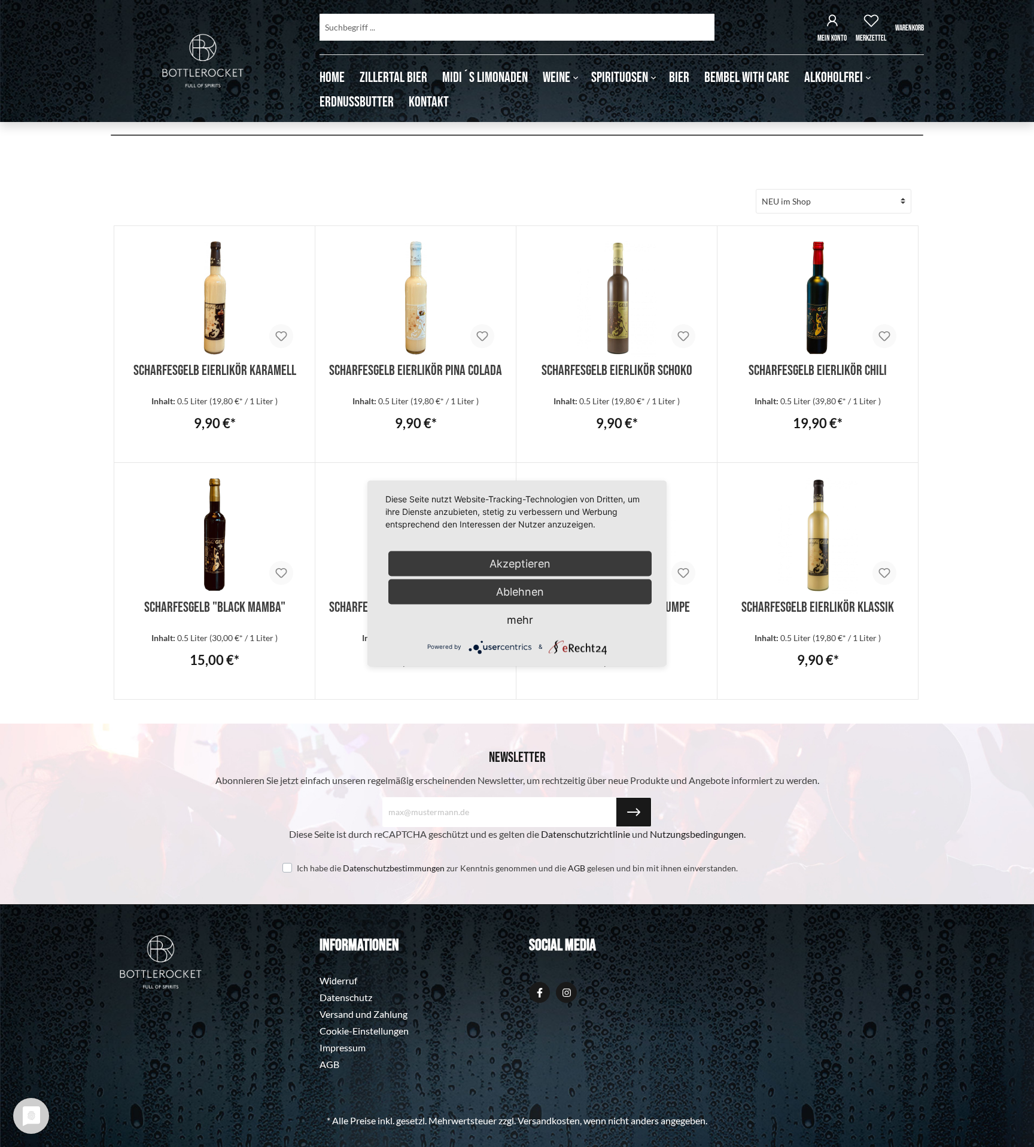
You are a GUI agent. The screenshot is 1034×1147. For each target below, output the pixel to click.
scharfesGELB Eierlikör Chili (818, 369)
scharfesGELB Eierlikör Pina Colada (415, 369)
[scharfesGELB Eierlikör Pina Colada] (415, 298)
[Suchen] (700, 27)
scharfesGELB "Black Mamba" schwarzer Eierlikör (214, 605)
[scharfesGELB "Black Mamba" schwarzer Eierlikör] (214, 534)
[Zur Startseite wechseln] (203, 60)
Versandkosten (549, 1120)
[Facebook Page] (539, 992)
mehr (520, 620)
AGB (576, 868)
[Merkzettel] (871, 22)
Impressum (343, 1047)
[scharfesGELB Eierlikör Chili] (817, 298)
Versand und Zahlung (363, 1014)
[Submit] (634, 812)
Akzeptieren (520, 563)
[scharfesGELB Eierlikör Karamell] (214, 298)
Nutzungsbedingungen (697, 834)
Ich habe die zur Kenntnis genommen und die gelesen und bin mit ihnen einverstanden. (517, 868)
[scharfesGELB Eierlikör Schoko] (616, 298)
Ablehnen (520, 591)
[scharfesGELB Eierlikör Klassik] (817, 534)
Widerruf (338, 980)
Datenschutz (346, 997)
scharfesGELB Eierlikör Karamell (214, 369)
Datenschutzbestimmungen (394, 868)
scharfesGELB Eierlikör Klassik (817, 605)
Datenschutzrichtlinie (585, 834)
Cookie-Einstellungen (364, 1030)
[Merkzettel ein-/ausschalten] (281, 336)
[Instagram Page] (566, 992)
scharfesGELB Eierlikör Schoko (617, 369)
